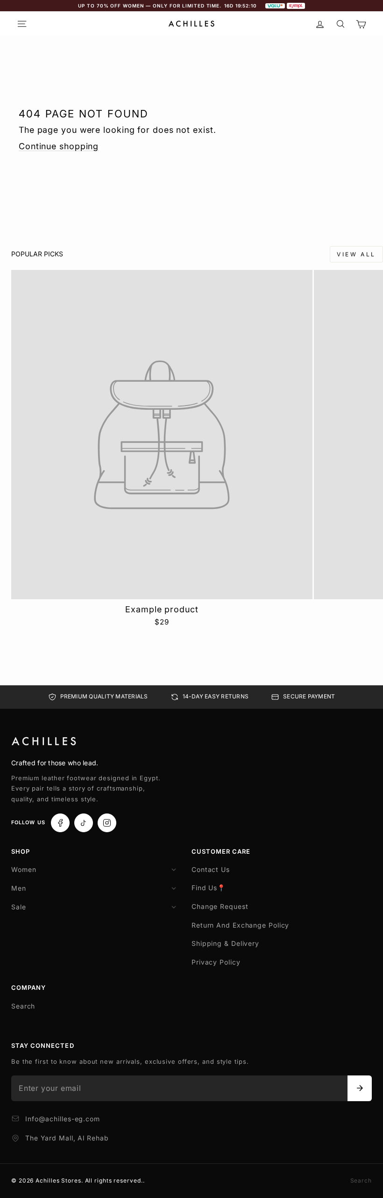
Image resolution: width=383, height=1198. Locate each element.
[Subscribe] (360, 1088)
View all (356, 254)
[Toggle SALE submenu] (173, 907)
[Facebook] (60, 822)
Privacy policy (216, 962)
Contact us (211, 869)
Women (23, 869)
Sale (18, 907)
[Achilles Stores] (44, 741)
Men (18, 888)
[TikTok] (83, 822)
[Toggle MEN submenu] (173, 888)
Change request (220, 906)
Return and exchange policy (240, 925)
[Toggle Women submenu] (173, 869)
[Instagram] (107, 822)
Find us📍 (209, 888)
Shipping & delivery (225, 943)
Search (23, 1006)
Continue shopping (59, 146)
